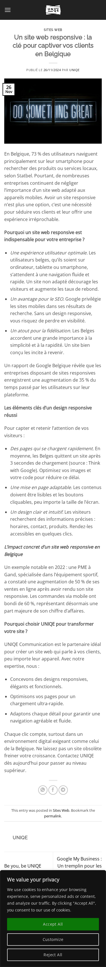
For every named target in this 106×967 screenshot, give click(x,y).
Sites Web (53, 30)
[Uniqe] (53, 10)
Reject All (53, 954)
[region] (53, 918)
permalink (52, 816)
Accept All (53, 924)
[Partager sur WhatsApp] (42, 790)
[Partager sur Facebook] (53, 790)
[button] (7, 10)
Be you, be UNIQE (22, 866)
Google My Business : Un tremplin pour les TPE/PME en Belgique (79, 866)
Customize (53, 939)
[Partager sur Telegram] (63, 790)
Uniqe (74, 70)
